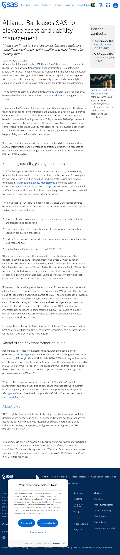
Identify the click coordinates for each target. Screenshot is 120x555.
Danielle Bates (101, 57)
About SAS (11, 406)
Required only (47, 522)
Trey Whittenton (102, 44)
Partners (58, 4)
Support (46, 4)
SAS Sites (108, 5)
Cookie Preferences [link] (10, 547)
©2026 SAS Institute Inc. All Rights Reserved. (93, 547)
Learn (36, 4)
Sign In (115, 5)
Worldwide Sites (93, 5)
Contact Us (100, 5)
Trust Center (63, 547)
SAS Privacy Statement (52, 502)
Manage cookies (38, 532)
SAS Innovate (84, 4)
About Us (69, 4)
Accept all (26, 522)
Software (25, 4)
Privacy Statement (30, 547)
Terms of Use (47, 547)
